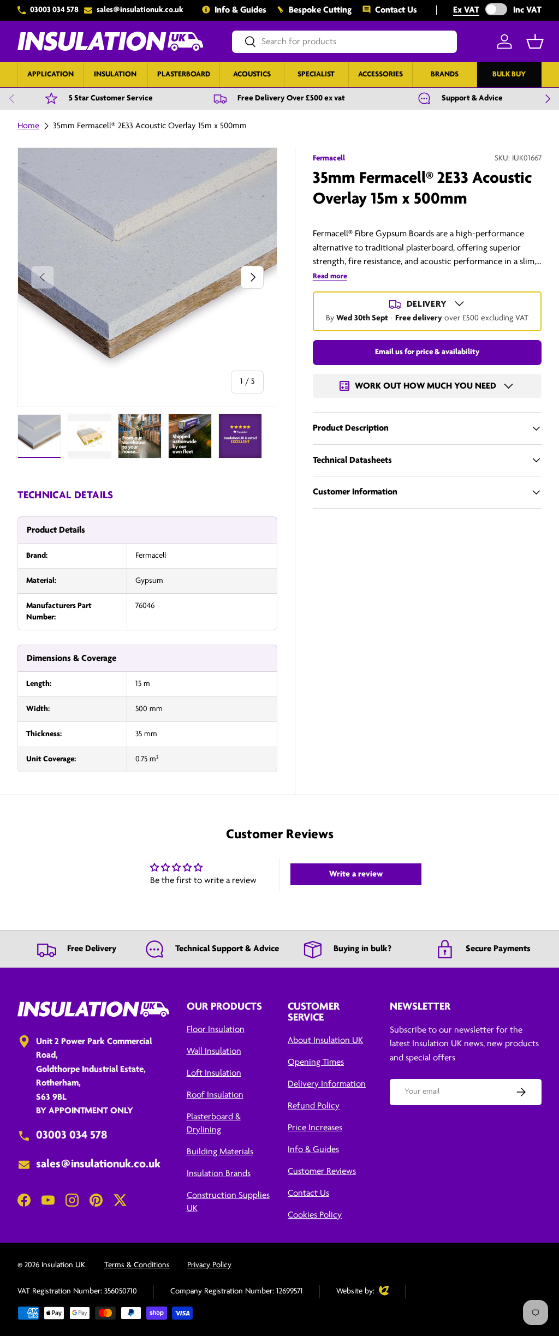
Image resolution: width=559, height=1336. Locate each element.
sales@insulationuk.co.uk (140, 10)
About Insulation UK (325, 1040)
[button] (535, 41)
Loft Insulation (214, 1073)
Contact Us (396, 10)
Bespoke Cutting (320, 10)
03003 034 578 (54, 10)
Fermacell (329, 158)
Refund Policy (314, 1106)
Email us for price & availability (427, 352)
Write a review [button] (356, 874)
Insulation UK (63, 1265)
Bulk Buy (509, 74)
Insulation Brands (219, 1173)
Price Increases (315, 1127)
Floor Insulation (216, 1029)
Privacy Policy (209, 1265)
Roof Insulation (215, 1095)
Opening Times (316, 1062)
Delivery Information (327, 1084)
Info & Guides (240, 10)
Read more (330, 276)
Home (28, 126)
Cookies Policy (315, 1215)
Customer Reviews (322, 1171)
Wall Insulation (214, 1051)
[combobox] (344, 42)
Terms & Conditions (137, 1265)
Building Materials (220, 1151)
